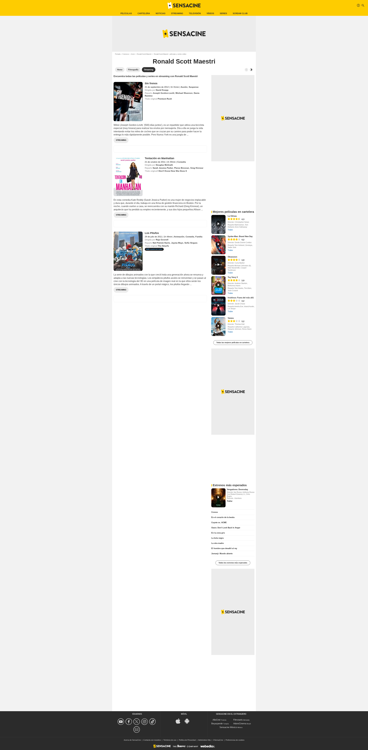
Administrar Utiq (204, 740)
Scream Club (240, 13)
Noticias (160, 13)
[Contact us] (137, 729)
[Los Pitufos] (128, 251)
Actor (133, 54)
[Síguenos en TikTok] (153, 721)
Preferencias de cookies (235, 740)
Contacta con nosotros (152, 740)
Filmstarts (238, 720)
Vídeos (210, 13)
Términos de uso (169, 740)
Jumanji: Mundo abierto (222, 553)
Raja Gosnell (162, 239)
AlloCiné (216, 720)
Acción (184, 87)
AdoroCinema (239, 723)
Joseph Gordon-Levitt (163, 93)
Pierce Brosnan (181, 168)
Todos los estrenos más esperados (232, 563)
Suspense (194, 87)
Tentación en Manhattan (159, 158)
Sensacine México (228, 727)
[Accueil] (184, 5)
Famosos (125, 54)
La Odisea (232, 216)
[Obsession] (218, 265)
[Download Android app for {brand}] (188, 721)
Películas (126, 13)
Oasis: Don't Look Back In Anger (225, 528)
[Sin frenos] (128, 101)
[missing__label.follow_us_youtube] (121, 721)
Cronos (214, 512)
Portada (117, 54)
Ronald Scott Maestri (144, 54)
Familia (198, 236)
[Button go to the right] (251, 69)
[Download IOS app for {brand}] (179, 721)
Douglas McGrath (164, 165)
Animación (179, 236)
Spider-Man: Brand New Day (240, 236)
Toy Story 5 (233, 277)
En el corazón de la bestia (222, 517)
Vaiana (231, 318)
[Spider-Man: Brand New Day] (218, 244)
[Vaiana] (218, 326)
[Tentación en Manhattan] (128, 176)
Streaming (177, 13)
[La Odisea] (218, 224)
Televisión (195, 13)
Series (223, 13)
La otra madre (217, 543)
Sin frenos (151, 83)
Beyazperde (217, 723)
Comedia (181, 162)
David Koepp (162, 90)
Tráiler (230, 230)
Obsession (232, 257)
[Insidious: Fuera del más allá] (218, 306)
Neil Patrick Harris (161, 243)
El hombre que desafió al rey (224, 548)
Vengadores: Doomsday (237, 489)
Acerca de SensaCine (132, 740)
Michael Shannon (184, 93)
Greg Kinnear (196, 168)
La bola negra (217, 538)
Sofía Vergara (190, 243)
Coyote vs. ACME (219, 522)
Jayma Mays (177, 243)
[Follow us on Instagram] (145, 721)
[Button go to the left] (246, 69)
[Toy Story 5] (218, 285)
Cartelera (144, 13)
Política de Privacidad (187, 740)
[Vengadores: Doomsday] (218, 497)
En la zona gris (218, 533)
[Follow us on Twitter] (137, 721)
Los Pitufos (152, 233)
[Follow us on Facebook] (129, 721)
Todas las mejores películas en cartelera (232, 343)
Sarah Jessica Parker (163, 168)
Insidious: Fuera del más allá (241, 298)
